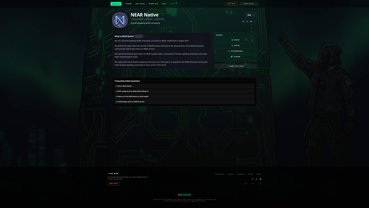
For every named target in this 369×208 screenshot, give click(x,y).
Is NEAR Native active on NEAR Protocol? (130, 102)
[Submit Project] (200, 201)
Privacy (253, 183)
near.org (230, 174)
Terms (259, 183)
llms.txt (258, 174)
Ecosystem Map (219, 174)
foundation (240, 174)
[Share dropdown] (254, 21)
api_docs (249, 174)
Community (149, 19)
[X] (252, 179)
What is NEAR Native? (124, 86)
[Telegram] (251, 21)
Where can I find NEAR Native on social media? (132, 96)
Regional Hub (159, 19)
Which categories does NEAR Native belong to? (133, 91)
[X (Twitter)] (247, 21)
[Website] (243, 21)
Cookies (245, 183)
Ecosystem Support (137, 19)
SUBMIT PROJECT (231, 3)
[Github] (256, 179)
